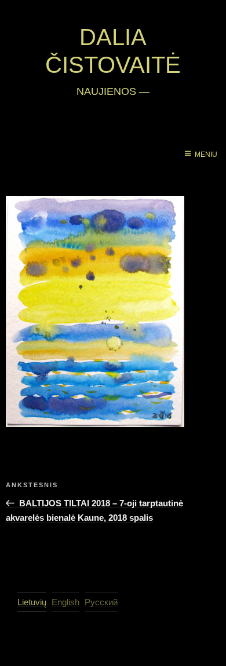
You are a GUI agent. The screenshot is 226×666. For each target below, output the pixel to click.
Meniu (206, 154)
